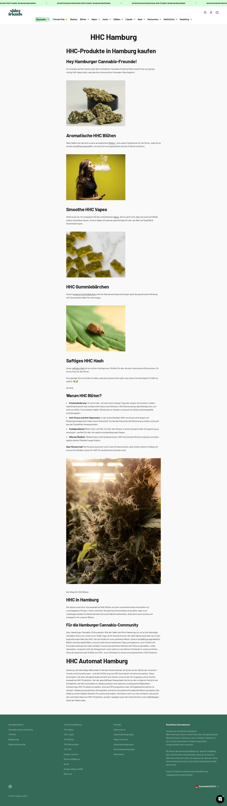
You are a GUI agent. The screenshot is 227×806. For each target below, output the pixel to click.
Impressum (119, 754)
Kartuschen (153, 19)
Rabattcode (13, 739)
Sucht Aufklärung (72, 759)
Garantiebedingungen (124, 734)
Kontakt (117, 724)
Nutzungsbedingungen (124, 749)
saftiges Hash (78, 368)
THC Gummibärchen (73, 724)
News (66, 764)
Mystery (73, 19)
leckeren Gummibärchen (84, 294)
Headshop (184, 19)
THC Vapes (68, 729)
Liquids (129, 19)
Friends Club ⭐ (60, 19)
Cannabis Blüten (16, 724)
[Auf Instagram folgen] (10, 786)
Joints (105, 19)
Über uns (68, 774)
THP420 (12, 734)
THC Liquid (69, 734)
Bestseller (41, 19)
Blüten (83, 19)
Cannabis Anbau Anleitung (20, 729)
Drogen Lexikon (71, 754)
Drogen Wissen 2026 (73, 769)
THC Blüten (69, 739)
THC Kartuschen (71, 744)
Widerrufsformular (17, 744)
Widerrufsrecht (121, 739)
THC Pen (67, 749)
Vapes (94, 19)
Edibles (116, 19)
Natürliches (169, 19)
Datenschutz (119, 729)
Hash (140, 19)
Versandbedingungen (124, 744)
